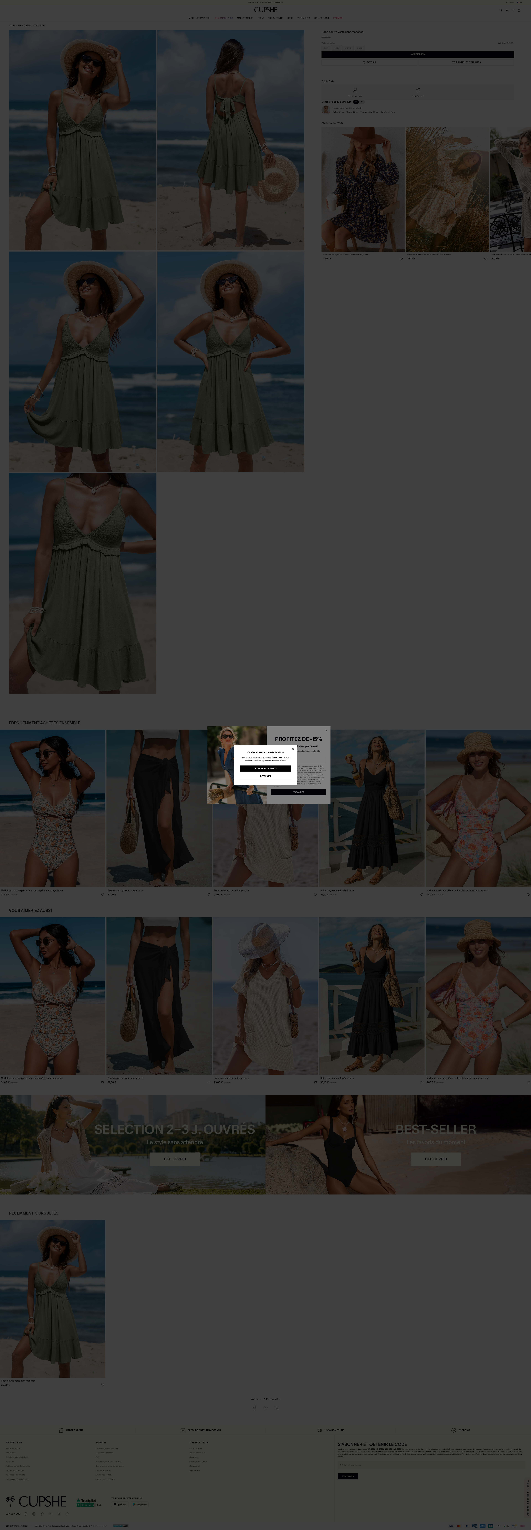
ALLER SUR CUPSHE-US (266, 768)
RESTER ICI (265, 776)
